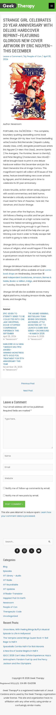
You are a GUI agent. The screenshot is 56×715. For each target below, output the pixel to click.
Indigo (29, 281)
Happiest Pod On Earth (14, 598)
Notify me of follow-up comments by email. (28, 488)
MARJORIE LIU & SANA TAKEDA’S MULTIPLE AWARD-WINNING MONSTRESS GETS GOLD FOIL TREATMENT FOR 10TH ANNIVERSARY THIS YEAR (13, 354)
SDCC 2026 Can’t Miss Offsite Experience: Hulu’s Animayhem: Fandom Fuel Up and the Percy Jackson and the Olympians (27, 659)
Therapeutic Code (12, 611)
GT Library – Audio (12, 575)
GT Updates (9, 589)
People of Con (10, 607)
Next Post (28, 390)
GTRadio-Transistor (13, 593)
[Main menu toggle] (52, 6)
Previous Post (28, 383)
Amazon (37, 277)
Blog (5, 566)
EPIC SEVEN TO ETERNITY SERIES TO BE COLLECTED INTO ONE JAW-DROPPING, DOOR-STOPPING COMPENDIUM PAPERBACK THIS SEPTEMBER (14, 323)
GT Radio (7, 580)
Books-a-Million (17, 281)
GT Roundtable (10, 584)
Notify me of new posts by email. (22, 495)
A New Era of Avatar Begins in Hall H (20, 650)
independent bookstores (20, 277)
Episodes (7, 571)
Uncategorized (10, 616)
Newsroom (8, 602)
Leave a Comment (12, 56)
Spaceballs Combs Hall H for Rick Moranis (23, 646)
